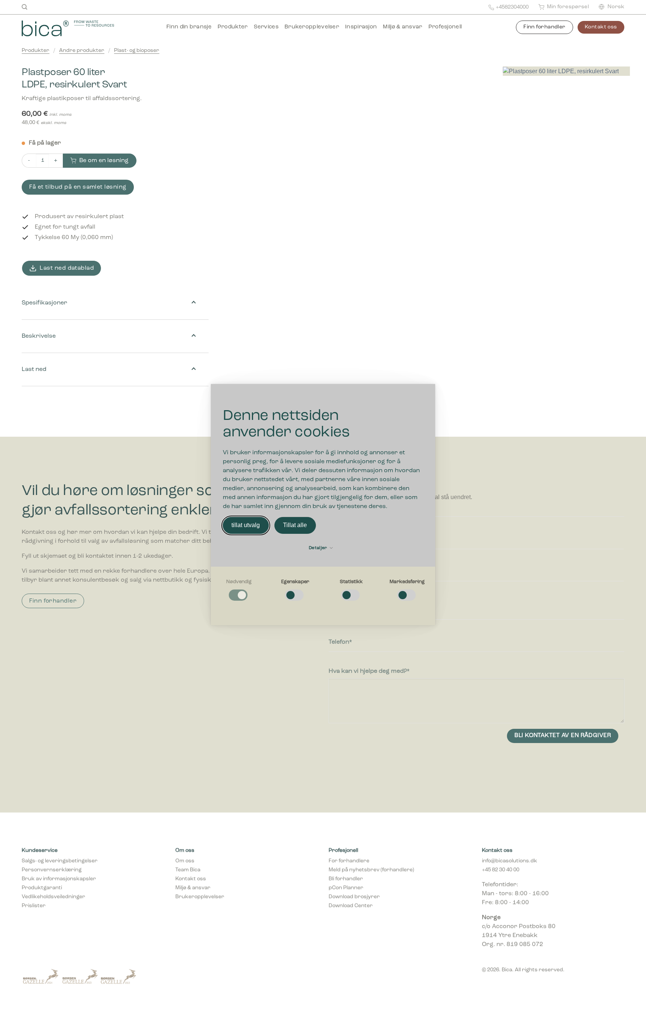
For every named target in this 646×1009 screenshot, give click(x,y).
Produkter (233, 27)
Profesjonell (445, 27)
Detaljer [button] (319, 548)
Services (266, 27)
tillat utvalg (245, 525)
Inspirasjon (361, 27)
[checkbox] (239, 590)
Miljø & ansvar (402, 27)
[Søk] (24, 7)
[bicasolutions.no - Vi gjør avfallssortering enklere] (78, 28)
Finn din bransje (189, 27)
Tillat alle (295, 525)
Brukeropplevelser (311, 27)
